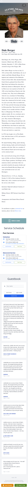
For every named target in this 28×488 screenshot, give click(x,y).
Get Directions (8, 246)
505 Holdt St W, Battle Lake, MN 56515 (15, 243)
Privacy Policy (10, 481)
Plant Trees (19, 246)
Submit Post (14, 296)
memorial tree (19, 208)
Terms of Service (18, 481)
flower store (18, 211)
